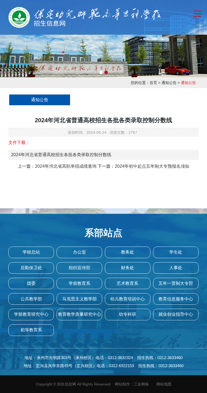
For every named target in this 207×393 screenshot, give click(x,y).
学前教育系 (79, 283)
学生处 (175, 252)
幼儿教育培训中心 (127, 299)
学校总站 (31, 252)
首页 (153, 82)
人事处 (175, 267)
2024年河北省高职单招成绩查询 (65, 166)
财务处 (127, 267)
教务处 (127, 252)
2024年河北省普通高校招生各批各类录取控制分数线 (61, 154)
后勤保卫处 (31, 267)
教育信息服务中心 (175, 299)
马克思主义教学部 (79, 299)
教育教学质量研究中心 (79, 314)
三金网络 (141, 384)
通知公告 (39, 99)
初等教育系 (31, 330)
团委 (31, 283)
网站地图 (163, 384)
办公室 (79, 252)
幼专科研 (127, 314)
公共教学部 (31, 299)
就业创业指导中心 (175, 314)
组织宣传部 (79, 267)
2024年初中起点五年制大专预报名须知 (152, 166)
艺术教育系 (127, 283)
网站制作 (122, 384)
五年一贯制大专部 (175, 283)
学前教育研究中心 (31, 314)
